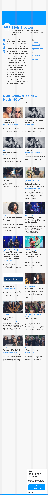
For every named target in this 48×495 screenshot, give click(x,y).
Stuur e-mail (35, 59)
